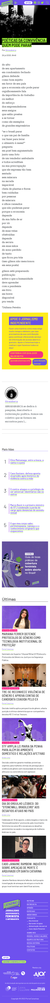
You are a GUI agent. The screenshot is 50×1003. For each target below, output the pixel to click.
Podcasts (31, 918)
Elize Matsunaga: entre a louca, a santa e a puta (27, 461)
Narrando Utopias (36, 923)
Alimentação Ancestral (38, 926)
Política (13, 630)
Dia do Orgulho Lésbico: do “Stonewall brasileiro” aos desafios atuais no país (20, 807)
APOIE (6, 957)
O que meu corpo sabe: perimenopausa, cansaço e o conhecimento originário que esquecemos (24, 527)
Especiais (31, 911)
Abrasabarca (10, 50)
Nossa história (33, 943)
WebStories (32, 915)
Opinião (30, 908)
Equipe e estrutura (35, 940)
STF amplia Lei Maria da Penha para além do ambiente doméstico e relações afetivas (23, 750)
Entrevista (32, 904)
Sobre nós (31, 933)
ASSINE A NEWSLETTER (14, 961)
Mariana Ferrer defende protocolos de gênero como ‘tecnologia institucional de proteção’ (22, 639)
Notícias (5, 630)
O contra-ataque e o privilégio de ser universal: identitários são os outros (27, 492)
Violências (14, 688)
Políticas (31, 946)
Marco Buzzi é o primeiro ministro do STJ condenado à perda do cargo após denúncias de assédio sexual (27, 508)
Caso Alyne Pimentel (37, 929)
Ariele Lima (6, 758)
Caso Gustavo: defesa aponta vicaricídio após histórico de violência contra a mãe (25, 476)
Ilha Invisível (33, 921)
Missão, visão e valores (37, 936)
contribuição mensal (40, 362)
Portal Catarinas (8, 649)
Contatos (31, 950)
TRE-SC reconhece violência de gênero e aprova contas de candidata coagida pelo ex (23, 695)
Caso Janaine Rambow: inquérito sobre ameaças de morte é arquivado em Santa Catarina (24, 867)
